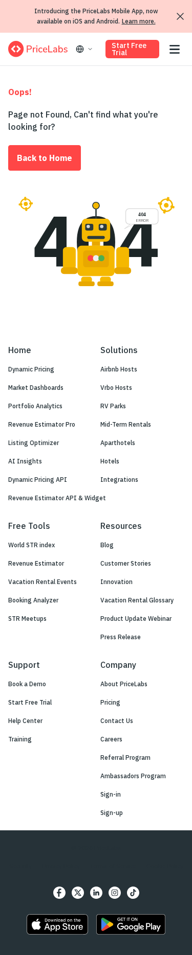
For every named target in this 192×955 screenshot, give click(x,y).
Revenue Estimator (36, 563)
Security (20, 866)
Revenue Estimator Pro (41, 424)
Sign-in (110, 794)
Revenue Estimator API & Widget (57, 498)
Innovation (116, 582)
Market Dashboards (35, 387)
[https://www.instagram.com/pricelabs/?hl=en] (115, 893)
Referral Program (125, 757)
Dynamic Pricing (31, 369)
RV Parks (113, 406)
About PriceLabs (123, 684)
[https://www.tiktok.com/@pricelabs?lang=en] (133, 893)
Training (20, 739)
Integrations (119, 479)
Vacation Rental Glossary (137, 600)
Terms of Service (113, 866)
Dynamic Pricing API (37, 479)
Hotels (109, 461)
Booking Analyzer (33, 600)
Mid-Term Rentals (125, 424)
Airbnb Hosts (118, 369)
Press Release (120, 637)
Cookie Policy (164, 866)
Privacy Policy (61, 866)
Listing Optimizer (33, 443)
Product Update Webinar (136, 618)
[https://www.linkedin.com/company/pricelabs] (96, 893)
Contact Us (116, 721)
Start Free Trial (129, 49)
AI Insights (25, 461)
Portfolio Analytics (35, 406)
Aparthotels (117, 443)
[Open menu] (174, 49)
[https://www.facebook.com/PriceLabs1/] (59, 893)
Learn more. (139, 21)
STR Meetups (27, 618)
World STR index (31, 545)
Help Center (25, 721)
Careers (111, 739)
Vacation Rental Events (42, 582)
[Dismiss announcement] (180, 16)
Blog (107, 545)
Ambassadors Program (133, 776)
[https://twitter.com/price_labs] (78, 893)
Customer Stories (125, 563)
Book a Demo (27, 684)
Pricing (110, 702)
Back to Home (44, 158)
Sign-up (111, 813)
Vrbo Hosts (116, 387)
